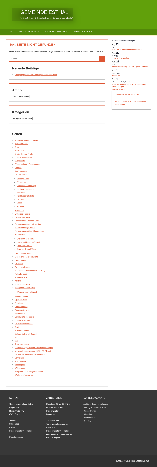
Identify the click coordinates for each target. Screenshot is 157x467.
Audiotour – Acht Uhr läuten (26, 140)
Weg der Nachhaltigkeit (27, 292)
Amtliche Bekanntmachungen (95, 404)
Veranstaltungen (82, 32)
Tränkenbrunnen (22, 344)
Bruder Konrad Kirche (24, 154)
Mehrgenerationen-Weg (25, 288)
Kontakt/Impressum (25, 189)
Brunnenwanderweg (23, 157)
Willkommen (20, 368)
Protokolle (19, 303)
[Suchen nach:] (54, 58)
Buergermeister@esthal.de (20, 431)
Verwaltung (19, 358)
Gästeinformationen (56, 32)
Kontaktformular (16, 437)
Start (12, 32)
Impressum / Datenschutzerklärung (30, 270)
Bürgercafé (21, 182)
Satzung (20, 199)
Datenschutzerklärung (26, 186)
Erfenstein (19, 211)
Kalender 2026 (21, 274)
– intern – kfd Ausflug (120, 58)
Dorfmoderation (21, 171)
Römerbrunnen (21, 307)
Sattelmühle (20, 313)
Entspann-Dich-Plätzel (26, 239)
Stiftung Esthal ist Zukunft (26, 334)
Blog (17, 147)
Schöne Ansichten (22, 320)
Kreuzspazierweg (22, 284)
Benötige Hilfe (23, 179)
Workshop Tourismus (24, 375)
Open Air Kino (21, 300)
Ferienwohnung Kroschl (25, 227)
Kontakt (18, 281)
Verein (19, 203)
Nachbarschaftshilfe (25, 196)
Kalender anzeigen (118, 89)
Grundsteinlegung (22, 267)
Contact (18, 168)
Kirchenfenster (21, 277)
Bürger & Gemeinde (29, 32)
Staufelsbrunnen (22, 330)
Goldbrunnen (20, 260)
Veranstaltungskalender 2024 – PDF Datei (33, 351)
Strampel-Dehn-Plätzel (26, 249)
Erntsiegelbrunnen (22, 214)
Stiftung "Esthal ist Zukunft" (95, 407)
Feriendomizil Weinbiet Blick (27, 221)
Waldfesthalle (20, 361)
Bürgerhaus (20, 161)
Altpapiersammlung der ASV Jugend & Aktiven (130, 67)
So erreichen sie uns (24, 324)
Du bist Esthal (21, 174)
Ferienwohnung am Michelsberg (28, 224)
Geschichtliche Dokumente (26, 257)
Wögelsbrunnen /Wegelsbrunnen (29, 371)
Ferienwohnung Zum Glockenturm (29, 231)
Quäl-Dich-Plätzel (24, 246)
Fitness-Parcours (22, 234)
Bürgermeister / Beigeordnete (27, 164)
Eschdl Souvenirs (22, 217)
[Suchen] (102, 58)
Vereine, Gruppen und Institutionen (29, 354)
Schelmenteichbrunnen (24, 317)
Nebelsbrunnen (21, 296)
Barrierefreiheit (21, 144)
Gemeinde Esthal (40, 12)
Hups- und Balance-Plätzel (28, 242)
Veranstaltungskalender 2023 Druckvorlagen (34, 348)
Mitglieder (21, 192)
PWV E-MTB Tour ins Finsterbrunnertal (127, 49)
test (16, 337)
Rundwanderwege (22, 310)
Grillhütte (19, 264)
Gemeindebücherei (23, 253)
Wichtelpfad (20, 365)
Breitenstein (20, 150)
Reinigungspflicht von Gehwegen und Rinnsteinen (36, 75)
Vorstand (20, 206)
